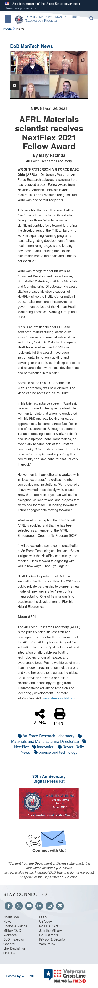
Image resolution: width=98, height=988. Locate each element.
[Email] (60, 906)
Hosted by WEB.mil (20, 975)
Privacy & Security (52, 939)
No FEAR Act (48, 926)
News (7, 921)
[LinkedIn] (39, 906)
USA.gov (45, 921)
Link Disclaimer (14, 948)
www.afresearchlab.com (60, 698)
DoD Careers (48, 935)
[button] (21, 8)
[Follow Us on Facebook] (9, 906)
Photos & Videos (15, 926)
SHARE (39, 721)
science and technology (57, 752)
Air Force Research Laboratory (48, 735)
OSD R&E (10, 953)
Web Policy (47, 943)
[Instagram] (50, 906)
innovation (45, 746)
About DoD (11, 916)
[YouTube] (29, 906)
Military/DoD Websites (12, 932)
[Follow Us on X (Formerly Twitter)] (19, 906)
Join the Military (50, 930)
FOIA (43, 916)
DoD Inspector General (13, 941)
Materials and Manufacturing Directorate (45, 741)
